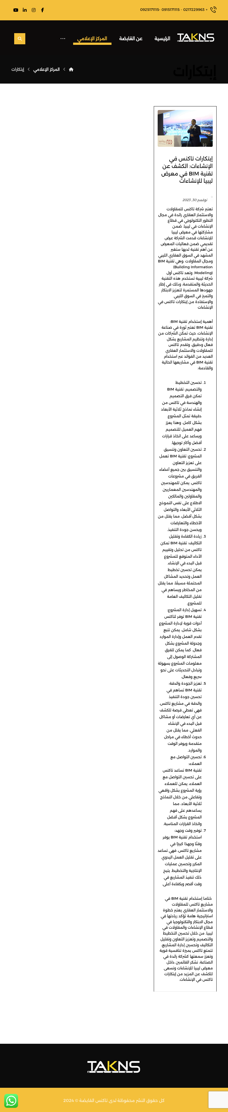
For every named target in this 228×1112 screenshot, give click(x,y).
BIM (161, 261)
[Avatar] (212, 197)
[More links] (62, 37)
